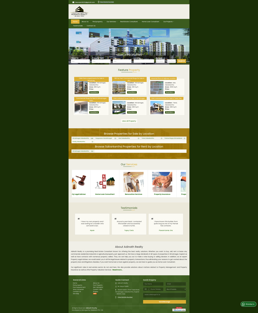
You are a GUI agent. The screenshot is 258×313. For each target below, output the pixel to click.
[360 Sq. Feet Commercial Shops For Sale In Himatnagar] (119, 87)
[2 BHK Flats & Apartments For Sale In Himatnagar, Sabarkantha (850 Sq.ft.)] (81, 87)
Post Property (97, 285)
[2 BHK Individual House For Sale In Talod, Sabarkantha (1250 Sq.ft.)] (156, 107)
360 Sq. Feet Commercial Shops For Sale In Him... (129, 79)
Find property (97, 22)
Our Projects (168, 22)
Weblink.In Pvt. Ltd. (97, 310)
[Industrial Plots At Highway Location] (156, 87)
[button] (107, 2)
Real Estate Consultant (129, 22)
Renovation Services (179, 194)
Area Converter (78, 289)
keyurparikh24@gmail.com (85, 2)
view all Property (129, 121)
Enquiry (95, 291)
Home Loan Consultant (150, 22)
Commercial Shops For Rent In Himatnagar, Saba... (91, 99)
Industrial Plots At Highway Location (163, 78)
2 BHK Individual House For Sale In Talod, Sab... (166, 98)
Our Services (111, 22)
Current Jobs (97, 289)
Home (75, 22)
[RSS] (95, 294)
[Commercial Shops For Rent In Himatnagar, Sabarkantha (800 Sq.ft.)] (81, 107)
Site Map (76, 294)
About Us (85, 22)
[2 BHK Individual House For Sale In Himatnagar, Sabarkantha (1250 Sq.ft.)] (119, 107)
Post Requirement (79, 287)
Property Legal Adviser (122, 194)
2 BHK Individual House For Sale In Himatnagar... (129, 98)
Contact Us (91, 26)
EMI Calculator (98, 287)
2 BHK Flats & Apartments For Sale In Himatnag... (91, 79)
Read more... (117, 270)
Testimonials (78, 26)
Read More (94, 92)
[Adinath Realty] (79, 11)
